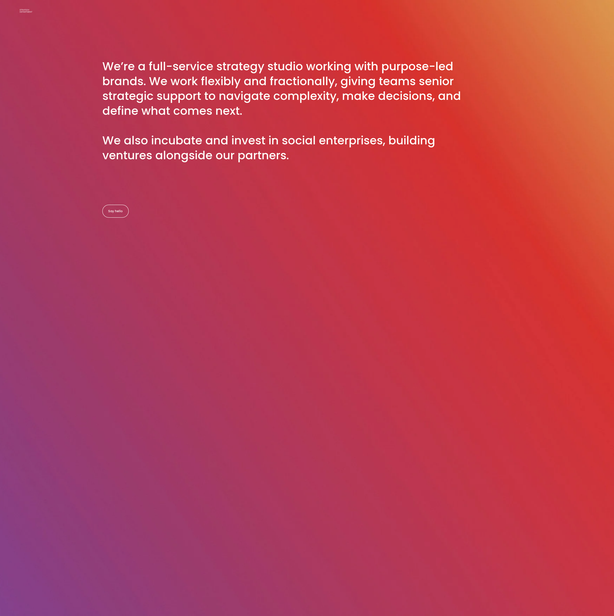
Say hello (115, 211)
